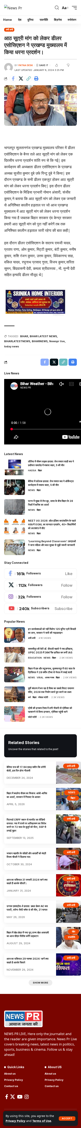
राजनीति (71, 937)
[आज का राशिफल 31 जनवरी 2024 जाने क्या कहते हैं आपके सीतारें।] (68, 885)
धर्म (29, 697)
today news (11, 346)
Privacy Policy (15, 1121)
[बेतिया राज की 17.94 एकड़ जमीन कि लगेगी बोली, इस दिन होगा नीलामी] (68, 772)
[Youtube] (40, 608)
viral (40, 677)
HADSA (32, 470)
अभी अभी (9, 29)
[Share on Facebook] (13, 78)
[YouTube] (19, 1097)
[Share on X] (20, 78)
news (31, 490)
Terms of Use (41, 1121)
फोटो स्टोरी (32, 717)
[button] (67, 1118)
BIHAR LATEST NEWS (43, 336)
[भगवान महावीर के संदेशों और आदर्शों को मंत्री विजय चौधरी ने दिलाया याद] (68, 859)
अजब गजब (49, 677)
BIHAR (24, 336)
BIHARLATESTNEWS (17, 341)
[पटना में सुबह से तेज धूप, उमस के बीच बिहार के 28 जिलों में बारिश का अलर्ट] (14, 507)
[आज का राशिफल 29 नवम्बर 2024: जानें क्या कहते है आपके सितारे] (68, 964)
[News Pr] (13, 7)
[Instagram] (40, 597)
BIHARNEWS (40, 341)
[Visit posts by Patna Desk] (8, 67)
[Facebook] (40, 573)
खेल (73, 931)
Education (35, 657)
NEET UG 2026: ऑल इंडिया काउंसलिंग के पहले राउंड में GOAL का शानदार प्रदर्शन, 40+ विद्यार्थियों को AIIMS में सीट (52, 524)
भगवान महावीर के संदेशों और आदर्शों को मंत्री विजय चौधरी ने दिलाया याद (26, 855)
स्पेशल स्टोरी (43, 697)
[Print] (36, 78)
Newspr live (57, 341)
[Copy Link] (28, 78)
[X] (40, 585)
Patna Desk (25, 65)
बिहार (40, 470)
